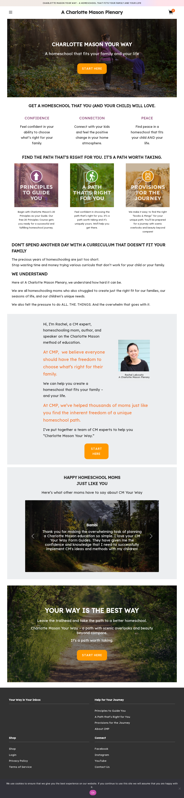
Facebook (101, 748)
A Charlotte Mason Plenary (92, 12)
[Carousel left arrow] (33, 536)
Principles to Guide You (110, 710)
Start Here (92, 68)
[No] (179, 788)
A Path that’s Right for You (112, 716)
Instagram (102, 755)
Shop (12, 748)
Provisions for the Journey (112, 722)
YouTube (100, 760)
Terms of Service (20, 767)
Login (12, 755)
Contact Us (102, 767)
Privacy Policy (18, 760)
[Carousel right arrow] (151, 536)
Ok (93, 792)
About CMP (102, 729)
